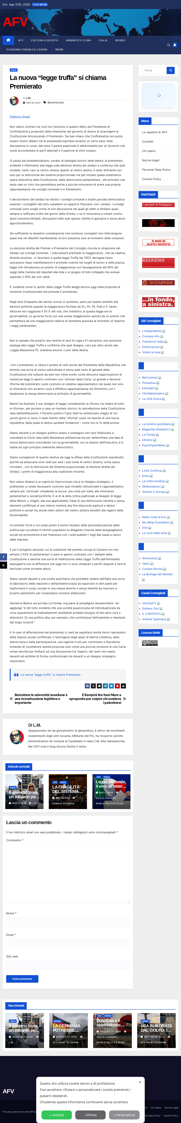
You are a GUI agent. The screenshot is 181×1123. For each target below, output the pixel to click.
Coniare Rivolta (153, 569)
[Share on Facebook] (3, 557)
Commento (14, 840)
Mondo (120, 40)
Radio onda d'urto (154, 517)
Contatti (147, 141)
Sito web (12, 956)
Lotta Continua (152, 470)
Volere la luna (151, 352)
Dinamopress (151, 347)
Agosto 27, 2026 (23, 1036)
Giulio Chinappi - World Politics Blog (110, 801)
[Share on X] (3, 565)
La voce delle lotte (155, 533)
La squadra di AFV (154, 132)
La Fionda (149, 434)
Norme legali (150, 160)
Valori (146, 563)
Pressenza (149, 383)
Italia (103, 40)
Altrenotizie (150, 558)
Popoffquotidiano (154, 445)
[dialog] (90, 1100)
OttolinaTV (149, 603)
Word (59, 49)
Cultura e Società (44, 40)
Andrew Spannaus (154, 619)
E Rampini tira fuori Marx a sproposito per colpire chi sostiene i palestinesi (95, 699)
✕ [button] (140, 1082)
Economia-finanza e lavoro (27, 49)
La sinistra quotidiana (157, 424)
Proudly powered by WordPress (20, 1111)
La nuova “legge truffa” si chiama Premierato (51, 674)
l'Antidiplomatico (153, 393)
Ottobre (147, 440)
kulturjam (148, 388)
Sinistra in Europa (154, 491)
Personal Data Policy (156, 169)
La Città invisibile (154, 481)
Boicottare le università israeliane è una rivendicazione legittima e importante (41, 699)
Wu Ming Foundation (156, 522)
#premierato (56, 102)
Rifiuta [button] (92, 1115)
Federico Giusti (20, 116)
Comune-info (151, 336)
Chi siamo (149, 151)
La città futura (152, 398)
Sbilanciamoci (152, 486)
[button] (168, 45)
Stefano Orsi (151, 608)
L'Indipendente (152, 331)
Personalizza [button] (125, 1115)
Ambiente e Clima (78, 40)
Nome (11, 913)
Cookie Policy (151, 179)
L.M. (28, 98)
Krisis (146, 476)
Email (11, 935)
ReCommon (150, 377)
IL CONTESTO (152, 614)
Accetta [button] (58, 1115)
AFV (15, 22)
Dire (145, 527)
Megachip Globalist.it (156, 429)
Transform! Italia (153, 341)
